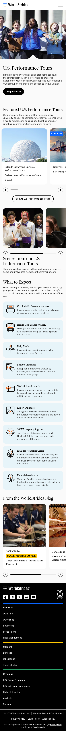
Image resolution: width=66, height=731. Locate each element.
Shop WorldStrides (12, 637)
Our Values (8, 619)
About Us (8, 607)
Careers (7, 647)
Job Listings (9, 659)
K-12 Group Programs (14, 680)
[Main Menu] (60, 5)
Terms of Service (32, 727)
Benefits (7, 652)
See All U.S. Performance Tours (33, 198)
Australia (7, 698)
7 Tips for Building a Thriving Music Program (24, 562)
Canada (7, 704)
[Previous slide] (5, 190)
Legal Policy (33, 718)
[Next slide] (60, 190)
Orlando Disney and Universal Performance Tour (20, 168)
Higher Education (12, 692)
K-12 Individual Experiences (17, 686)
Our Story (8, 613)
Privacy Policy (18, 718)
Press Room (9, 631)
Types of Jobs (10, 665)
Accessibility (48, 718)
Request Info (13, 91)
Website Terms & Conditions (47, 713)
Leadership (9, 625)
